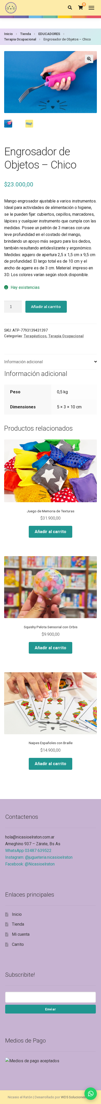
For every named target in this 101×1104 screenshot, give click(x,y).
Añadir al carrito (46, 306)
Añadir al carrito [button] (50, 531)
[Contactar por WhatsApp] (90, 1093)
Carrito (18, 944)
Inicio (8, 34)
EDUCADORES (49, 34)
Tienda (25, 34)
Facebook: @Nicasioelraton (30, 864)
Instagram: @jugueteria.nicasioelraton (39, 857)
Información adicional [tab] (23, 361)
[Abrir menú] (91, 7)
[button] (89, 59)
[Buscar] (70, 7)
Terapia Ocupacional (20, 39)
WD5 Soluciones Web (77, 1097)
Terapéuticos (35, 336)
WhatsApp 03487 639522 (28, 850)
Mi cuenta (21, 934)
